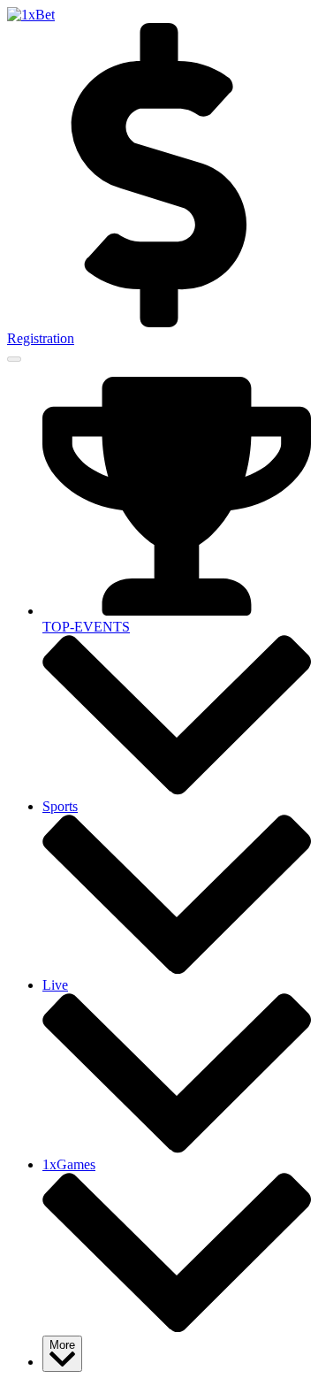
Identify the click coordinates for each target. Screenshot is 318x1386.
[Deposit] (159, 322)
